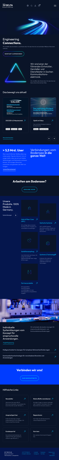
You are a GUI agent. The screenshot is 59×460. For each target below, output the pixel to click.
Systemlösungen (7, 215)
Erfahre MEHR (29, 189)
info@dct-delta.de (26, 454)
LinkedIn (36, 452)
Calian (20, 129)
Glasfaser (36, 129)
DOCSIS (8, 129)
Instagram (36, 454)
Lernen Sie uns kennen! (9, 169)
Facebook (43, 452)
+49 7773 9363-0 (26, 452)
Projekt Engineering (8, 342)
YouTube (43, 454)
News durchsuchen (8, 137)
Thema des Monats (44, 129)
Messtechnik (14, 129)
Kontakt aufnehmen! (13, 54)
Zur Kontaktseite (29, 378)
